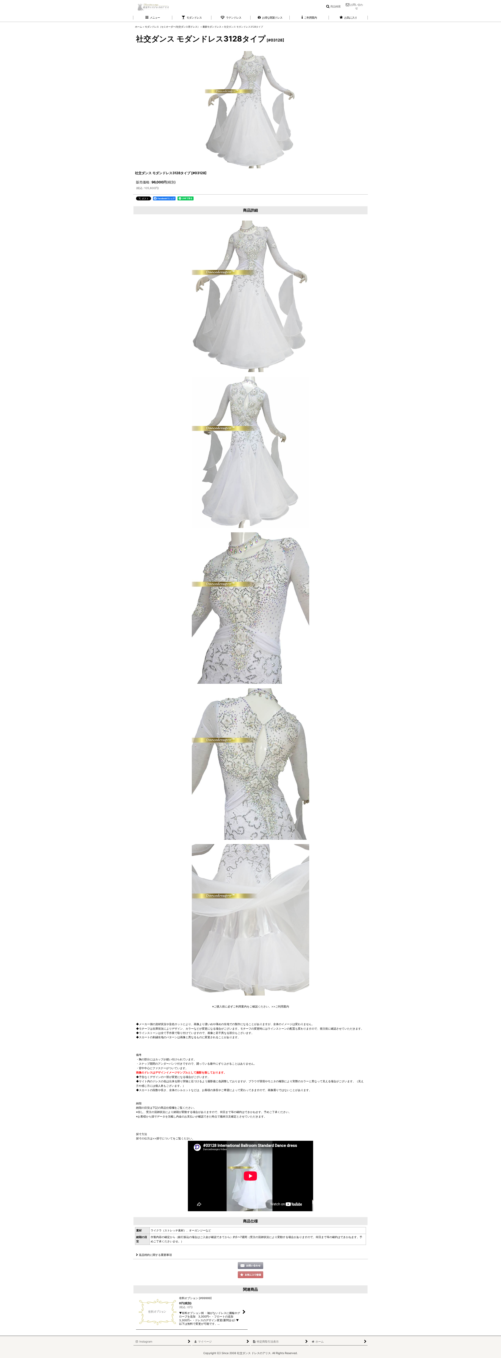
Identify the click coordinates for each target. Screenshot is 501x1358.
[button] (333, 6)
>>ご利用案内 (280, 1006)
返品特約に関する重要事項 (155, 1254)
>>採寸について (162, 1138)
